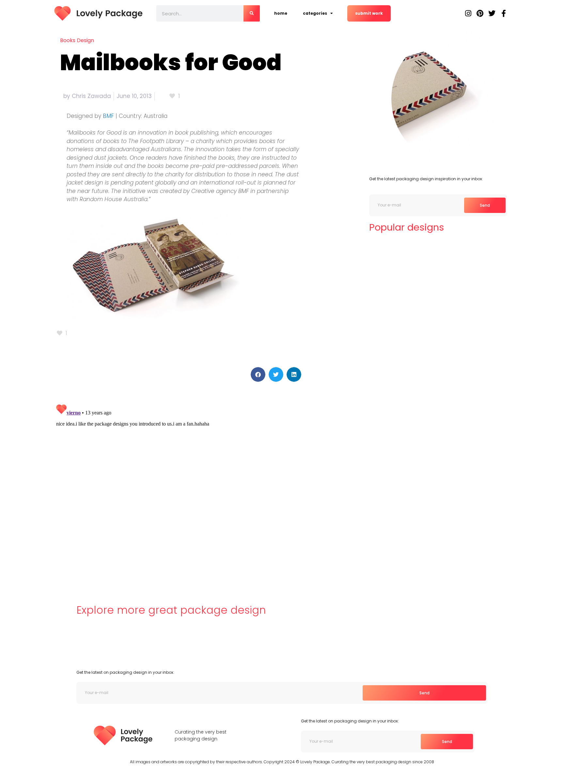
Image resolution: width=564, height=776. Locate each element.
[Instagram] (468, 13)
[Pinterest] (480, 13)
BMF (108, 116)
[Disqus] (179, 483)
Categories (315, 13)
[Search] (251, 13)
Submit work (369, 13)
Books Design (77, 40)
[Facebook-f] (503, 13)
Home (280, 13)
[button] (258, 374)
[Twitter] (491, 13)
